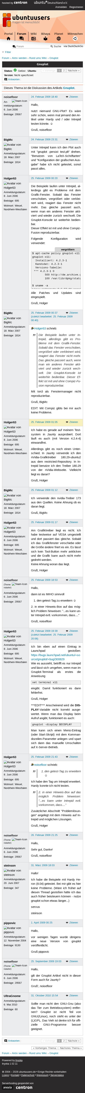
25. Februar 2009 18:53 (44, 580)
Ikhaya (45, 34)
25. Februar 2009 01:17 (44, 522)
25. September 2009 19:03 (46, 961)
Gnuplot (53, 58)
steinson (10, 866)
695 (17, 200)
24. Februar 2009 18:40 (44, 96)
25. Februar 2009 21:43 (44, 756)
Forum (21, 34)
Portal (8, 34)
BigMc (8, 140)
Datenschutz (28, 1075)
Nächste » (73, 70)
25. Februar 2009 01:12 (44, 490)
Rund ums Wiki (38, 58)
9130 (17, 945)
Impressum (42, 1075)
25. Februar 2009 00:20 (44, 178)
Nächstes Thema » (71, 1048)
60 (16, 1009)
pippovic (10, 923)
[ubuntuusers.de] (26, 21)
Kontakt (15, 1075)
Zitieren (73, 96)
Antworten (14, 79)
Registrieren (76, 7)
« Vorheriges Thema (44, 1048)
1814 (17, 162)
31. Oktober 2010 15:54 (44, 995)
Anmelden (61, 7)
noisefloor (11, 97)
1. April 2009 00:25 (41, 922)
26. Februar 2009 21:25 (44, 835)
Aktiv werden (19, 58)
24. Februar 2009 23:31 (44, 139)
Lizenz (5, 1075)
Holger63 (10, 178)
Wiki (34, 34)
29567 (18, 114)
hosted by (8, 3)
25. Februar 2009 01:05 (44, 422)
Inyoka (19, 1060)
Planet (58, 34)
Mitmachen (75, 34)
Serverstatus (57, 1075)
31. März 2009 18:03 (43, 865)
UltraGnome (12, 996)
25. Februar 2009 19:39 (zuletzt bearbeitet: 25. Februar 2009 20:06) (52, 634)
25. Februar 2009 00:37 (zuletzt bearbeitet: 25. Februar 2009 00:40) (52, 316)
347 (17, 888)
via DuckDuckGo (73, 46)
